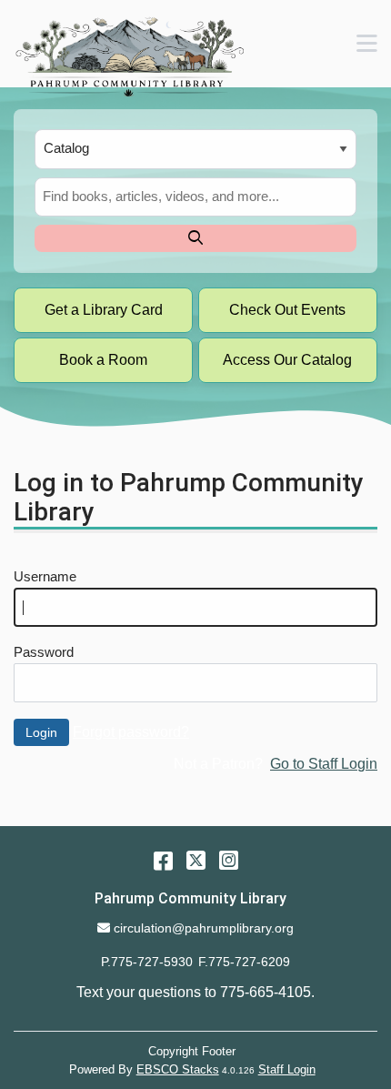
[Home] (129, 56)
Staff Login (287, 1069)
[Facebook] (163, 860)
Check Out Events (287, 310)
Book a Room (103, 360)
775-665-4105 (265, 992)
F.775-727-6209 (244, 961)
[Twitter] (196, 860)
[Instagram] (228, 860)
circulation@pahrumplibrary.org (203, 928)
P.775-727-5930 (147, 961)
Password (44, 652)
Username (45, 577)
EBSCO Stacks (177, 1069)
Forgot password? (131, 732)
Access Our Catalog (287, 360)
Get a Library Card (104, 310)
